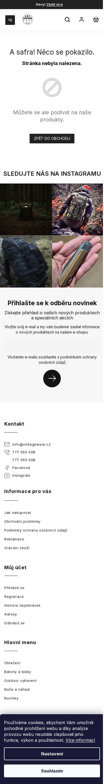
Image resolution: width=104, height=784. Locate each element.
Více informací (80, 740)
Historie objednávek (22, 605)
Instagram (21, 475)
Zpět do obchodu (52, 138)
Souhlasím (52, 771)
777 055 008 (23, 452)
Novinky (11, 698)
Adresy (10, 614)
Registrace (14, 596)
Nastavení (52, 753)
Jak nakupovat (17, 512)
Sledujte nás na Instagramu (52, 173)
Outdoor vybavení (20, 680)
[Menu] (10, 19)
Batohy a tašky (17, 672)
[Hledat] (68, 20)
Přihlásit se (54, 378)
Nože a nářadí (17, 689)
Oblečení (12, 663)
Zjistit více (54, 4)
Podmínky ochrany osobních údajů (35, 530)
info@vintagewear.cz (31, 444)
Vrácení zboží (16, 548)
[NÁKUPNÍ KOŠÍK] (96, 19)
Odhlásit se (14, 623)
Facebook (21, 467)
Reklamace (14, 539)
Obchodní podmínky (22, 521)
